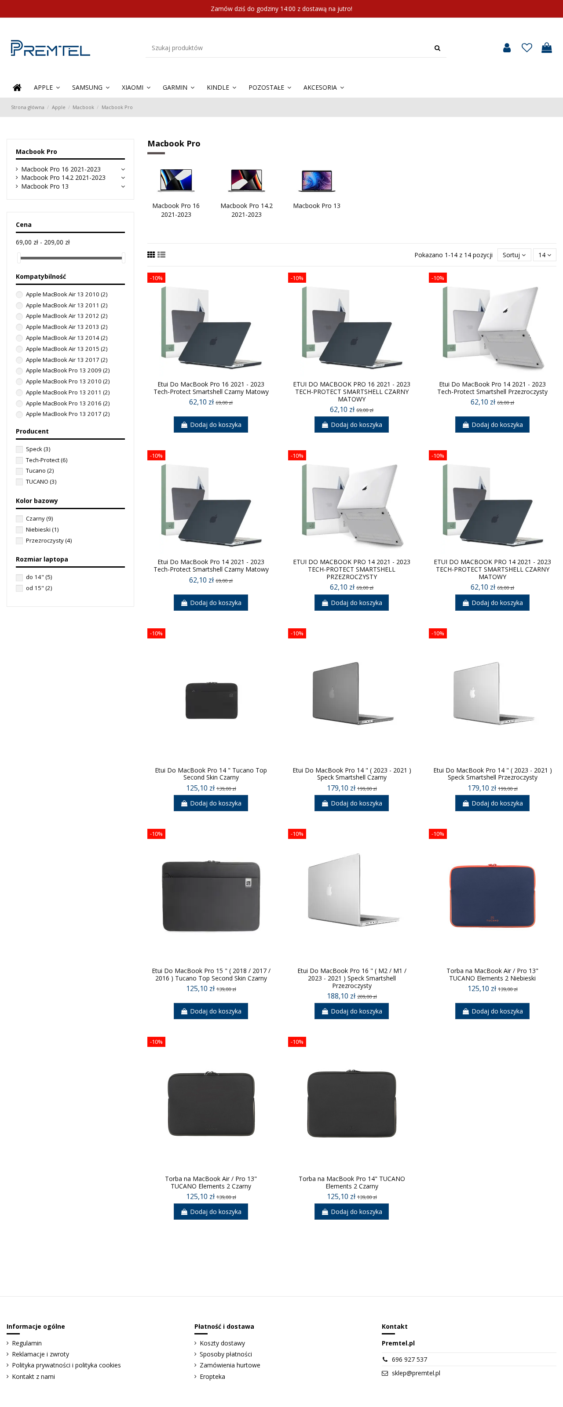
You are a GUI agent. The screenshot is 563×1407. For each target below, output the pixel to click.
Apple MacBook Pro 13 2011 (68, 392)
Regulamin (27, 1343)
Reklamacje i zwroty (40, 1354)
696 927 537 (409, 1359)
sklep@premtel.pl (416, 1373)
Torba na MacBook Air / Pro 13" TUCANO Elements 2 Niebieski (492, 974)
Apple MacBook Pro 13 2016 (68, 403)
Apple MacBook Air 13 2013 (66, 327)
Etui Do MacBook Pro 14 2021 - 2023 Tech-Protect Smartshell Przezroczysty (492, 388)
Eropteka (212, 1376)
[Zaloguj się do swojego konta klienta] (507, 48)
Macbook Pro (36, 151)
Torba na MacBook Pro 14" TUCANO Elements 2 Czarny (352, 1182)
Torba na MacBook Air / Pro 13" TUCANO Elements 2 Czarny (211, 1182)
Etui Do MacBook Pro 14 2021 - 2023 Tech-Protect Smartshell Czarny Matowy (211, 565)
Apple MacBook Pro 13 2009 (68, 370)
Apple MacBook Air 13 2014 (66, 338)
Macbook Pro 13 (45, 186)
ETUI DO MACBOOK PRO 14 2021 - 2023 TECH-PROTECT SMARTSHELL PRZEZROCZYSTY (351, 569)
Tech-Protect (46, 460)
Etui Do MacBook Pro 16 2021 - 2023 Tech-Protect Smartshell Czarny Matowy (211, 388)
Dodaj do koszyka (215, 424)
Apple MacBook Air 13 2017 (66, 360)
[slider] (19, 257)
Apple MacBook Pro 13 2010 (68, 381)
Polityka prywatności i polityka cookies (66, 1365)
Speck (38, 449)
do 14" (39, 577)
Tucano (40, 470)
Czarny (39, 518)
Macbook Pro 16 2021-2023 (61, 169)
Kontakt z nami (33, 1376)
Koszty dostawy (222, 1343)
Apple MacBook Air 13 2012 (66, 316)
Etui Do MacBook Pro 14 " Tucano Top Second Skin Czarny (211, 774)
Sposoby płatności (226, 1354)
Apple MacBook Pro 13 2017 (68, 414)
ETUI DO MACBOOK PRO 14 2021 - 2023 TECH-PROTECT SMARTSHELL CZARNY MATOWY (492, 569)
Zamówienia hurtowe (230, 1365)
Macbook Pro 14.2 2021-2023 (63, 177)
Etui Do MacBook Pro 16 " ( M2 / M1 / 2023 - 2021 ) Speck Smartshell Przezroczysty (351, 978)
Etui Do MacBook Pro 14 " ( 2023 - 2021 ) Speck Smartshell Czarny (351, 774)
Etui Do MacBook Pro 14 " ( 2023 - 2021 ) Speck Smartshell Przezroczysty (492, 774)
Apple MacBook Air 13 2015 (66, 349)
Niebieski (42, 529)
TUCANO (41, 481)
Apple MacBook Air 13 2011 (66, 305)
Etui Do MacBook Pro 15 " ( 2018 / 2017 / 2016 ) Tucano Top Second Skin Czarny (211, 974)
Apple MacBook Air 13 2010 (66, 294)
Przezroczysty (49, 540)
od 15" (39, 588)
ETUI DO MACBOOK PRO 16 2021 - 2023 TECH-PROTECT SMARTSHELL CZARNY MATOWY (351, 391)
